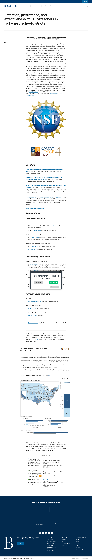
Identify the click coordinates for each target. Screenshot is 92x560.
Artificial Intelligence (36, 5)
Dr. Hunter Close (36, 230)
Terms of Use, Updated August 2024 (27, 558)
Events (40, 0)
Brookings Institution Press (67, 543)
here (37, 339)
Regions (70, 5)
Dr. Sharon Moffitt (33, 249)
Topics (65, 5)
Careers (63, 541)
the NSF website (33, 92)
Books (77, 543)
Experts (36, 0)
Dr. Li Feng (55, 225)
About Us (79, 0)
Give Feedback (53, 282)
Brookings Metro (50, 550)
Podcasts (78, 545)
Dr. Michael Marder (33, 323)
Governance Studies (51, 541)
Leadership (64, 539)
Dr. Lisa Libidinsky (33, 315)
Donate (85, 1)
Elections (50, 5)
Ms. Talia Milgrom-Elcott (34, 301)
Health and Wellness (58, 5)
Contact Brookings (66, 545)
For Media (74, 0)
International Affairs (25, 5)
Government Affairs (80, 549)
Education (44, 5)
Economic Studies (51, 543)
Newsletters (68, 0)
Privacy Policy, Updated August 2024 (11, 558)
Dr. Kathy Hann (32, 308)
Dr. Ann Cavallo (34, 264)
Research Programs (47, 0)
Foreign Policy (50, 545)
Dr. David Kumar (34, 246)
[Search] (87, 6)
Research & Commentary (58, 0)
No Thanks (38, 282)
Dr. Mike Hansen (34, 237)
